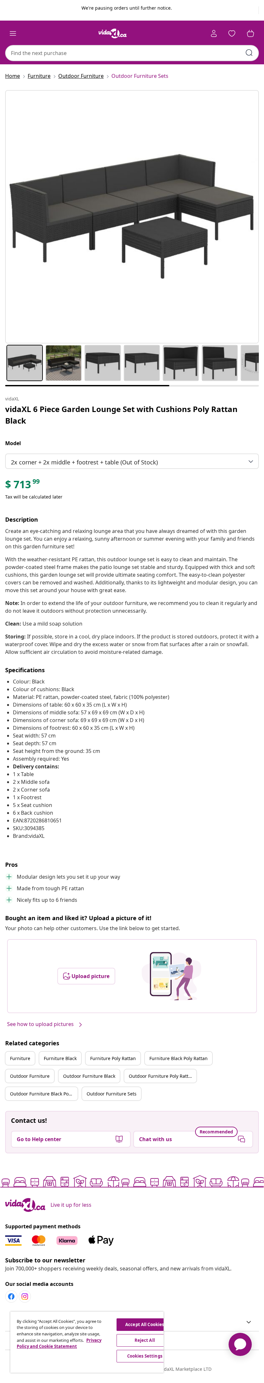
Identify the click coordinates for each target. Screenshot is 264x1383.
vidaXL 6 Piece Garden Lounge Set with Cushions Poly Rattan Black (121, 415)
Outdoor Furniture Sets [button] (112, 1094)
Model (13, 443)
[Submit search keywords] (249, 53)
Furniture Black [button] (60, 1058)
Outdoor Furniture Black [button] (89, 1076)
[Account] (213, 33)
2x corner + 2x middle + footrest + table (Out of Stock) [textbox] (84, 462)
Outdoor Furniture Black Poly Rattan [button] (44, 1094)
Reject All (145, 1340)
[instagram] (25, 1296)
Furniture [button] (20, 1058)
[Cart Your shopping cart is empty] (250, 33)
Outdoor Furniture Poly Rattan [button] (161, 1076)
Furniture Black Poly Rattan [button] (178, 1058)
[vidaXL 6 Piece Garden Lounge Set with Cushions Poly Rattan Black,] (132, 217)
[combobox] (132, 53)
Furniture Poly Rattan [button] (113, 1058)
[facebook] (11, 1296)
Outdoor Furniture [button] (30, 1076)
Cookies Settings (144, 1356)
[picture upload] (171, 976)
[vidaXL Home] (113, 33)
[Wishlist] (231, 33)
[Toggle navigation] (13, 33)
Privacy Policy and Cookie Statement (59, 1343)
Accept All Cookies (144, 1324)
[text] (23, 486)
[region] (87, 1342)
